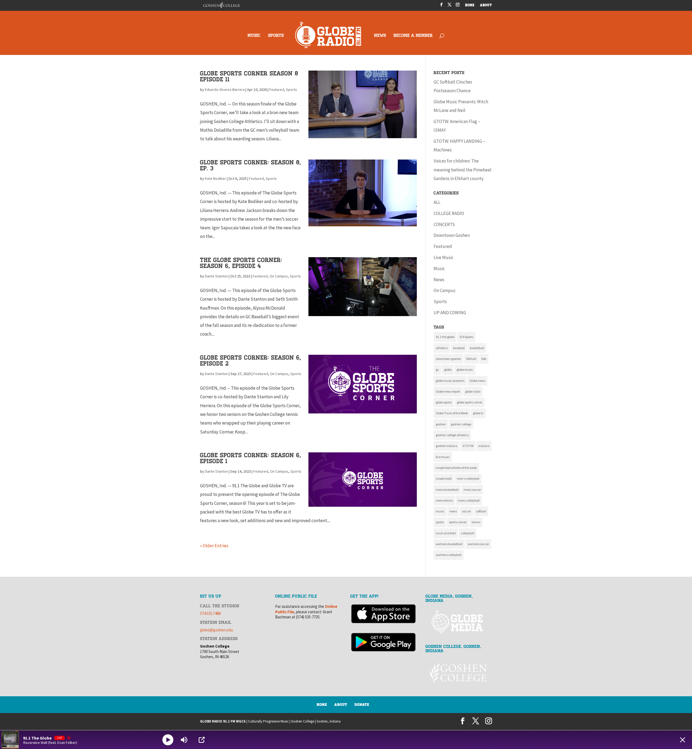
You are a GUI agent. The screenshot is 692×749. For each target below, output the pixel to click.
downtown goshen (448, 359)
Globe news (477, 381)
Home (322, 704)
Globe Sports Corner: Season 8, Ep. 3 (250, 165)
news (453, 511)
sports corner (458, 522)
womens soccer (478, 544)
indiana (484, 446)
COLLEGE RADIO (449, 213)
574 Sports (466, 337)
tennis (476, 522)
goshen (441, 424)
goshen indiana (446, 446)
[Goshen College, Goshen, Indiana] (458, 672)
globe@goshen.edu (216, 629)
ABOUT (486, 5)
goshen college (461, 424)
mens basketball (447, 490)
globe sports (444, 402)
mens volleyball (469, 500)
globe (447, 369)
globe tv (478, 413)
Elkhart (471, 359)
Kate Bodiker (215, 178)
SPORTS (276, 36)
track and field (446, 533)
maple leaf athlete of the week (456, 468)
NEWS (380, 36)
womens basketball (449, 544)
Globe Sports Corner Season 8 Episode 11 (249, 76)
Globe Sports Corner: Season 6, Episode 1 (250, 458)
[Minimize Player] (682, 740)
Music (439, 268)
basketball (477, 348)
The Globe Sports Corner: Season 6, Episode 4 (241, 263)
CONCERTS (444, 224)
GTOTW (468, 446)
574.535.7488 (210, 613)
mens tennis (444, 500)
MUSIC (254, 36)
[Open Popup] (202, 740)
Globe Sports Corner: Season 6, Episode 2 (250, 360)
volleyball (467, 533)
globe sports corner (469, 402)
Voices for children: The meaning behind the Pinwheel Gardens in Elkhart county (462, 169)
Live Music (444, 257)
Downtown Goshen (452, 235)
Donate (362, 704)
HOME (470, 5)
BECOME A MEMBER (413, 36)
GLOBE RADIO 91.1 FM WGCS (223, 721)
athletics (442, 348)
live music (443, 457)
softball (481, 511)
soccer (466, 511)
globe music (465, 369)
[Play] (168, 740)
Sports (291, 89)
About (340, 704)
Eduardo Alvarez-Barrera (225, 89)
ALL (437, 202)
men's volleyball (468, 478)
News (439, 280)
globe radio (472, 391)
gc (437, 369)
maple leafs (444, 478)
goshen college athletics (452, 435)
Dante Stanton (216, 276)
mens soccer (472, 490)
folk (483, 359)
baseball (459, 348)
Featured (276, 89)
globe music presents (450, 381)
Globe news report (448, 391)
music (440, 511)
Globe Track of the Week (452, 413)
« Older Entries (214, 546)
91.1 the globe (445, 337)
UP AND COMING (450, 313)
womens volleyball (448, 555)
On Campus (279, 276)
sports (440, 522)
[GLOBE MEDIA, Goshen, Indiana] (458, 621)
